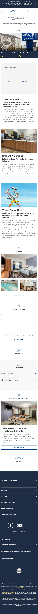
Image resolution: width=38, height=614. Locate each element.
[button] (2, 4)
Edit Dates (15, 20)
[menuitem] (2, 11)
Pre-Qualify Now (21, 6)
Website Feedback (19, 532)
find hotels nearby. (23, 25)
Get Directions (19, 339)
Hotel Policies (23, 82)
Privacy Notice (20, 587)
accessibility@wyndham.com (9, 592)
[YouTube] (20, 526)
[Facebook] (10, 526)
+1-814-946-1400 (25, 56)
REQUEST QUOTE (19, 447)
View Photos (19, 296)
